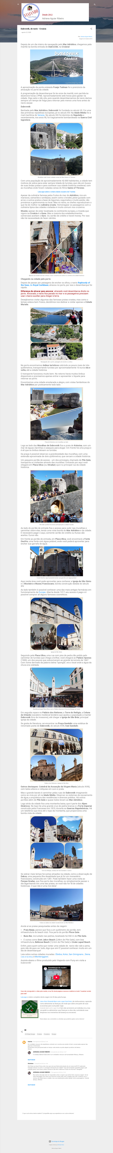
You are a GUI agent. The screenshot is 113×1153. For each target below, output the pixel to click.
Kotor (65, 954)
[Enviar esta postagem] (25, 1030)
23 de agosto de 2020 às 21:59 (40, 1041)
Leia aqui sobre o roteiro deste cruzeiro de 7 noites (56, 192)
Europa (42, 592)
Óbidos (58, 954)
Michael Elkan (61, 1144)
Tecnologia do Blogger (57, 1141)
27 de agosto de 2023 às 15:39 (58, 1072)
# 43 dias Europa (30, 1034)
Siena (87, 954)
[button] (91, 29)
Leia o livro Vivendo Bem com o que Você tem (56, 1001)
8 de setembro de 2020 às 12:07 (58, 1052)
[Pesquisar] (95, 5)
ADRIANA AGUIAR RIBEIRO (41, 1052)
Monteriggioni (41, 956)
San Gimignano (76, 954)
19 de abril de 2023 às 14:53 (41, 1063)
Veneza (41, 115)
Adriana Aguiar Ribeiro (86, 36)
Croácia (39, 1034)
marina (30, 1041)
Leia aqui (24, 997)
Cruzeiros (47, 1034)
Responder (31, 1060)
